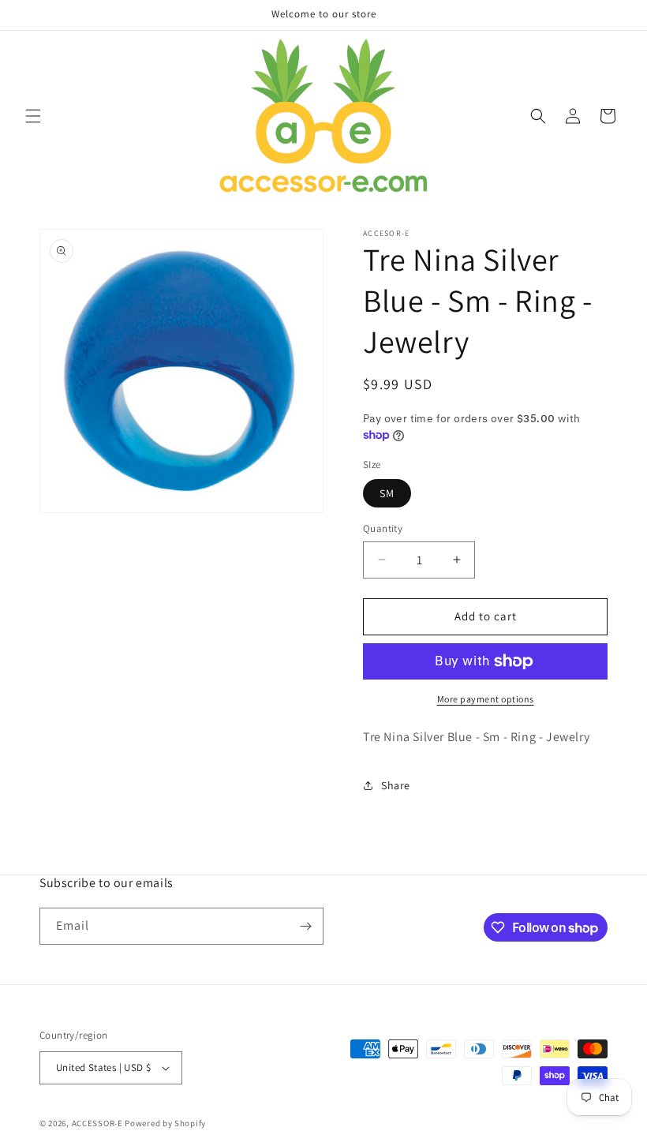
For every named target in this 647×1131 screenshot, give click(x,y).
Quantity (382, 528)
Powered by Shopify (165, 1123)
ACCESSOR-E (97, 1123)
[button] (33, 116)
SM (387, 493)
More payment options (485, 699)
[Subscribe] (305, 926)
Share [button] (395, 785)
